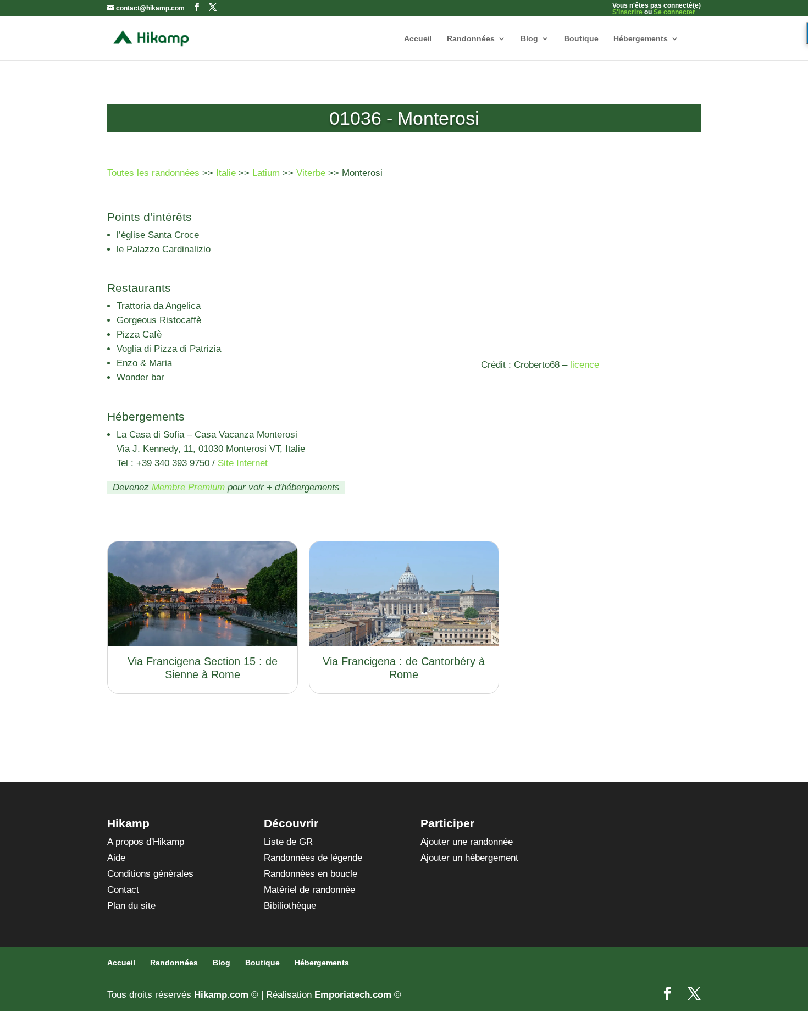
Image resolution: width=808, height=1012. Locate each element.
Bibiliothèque (290, 905)
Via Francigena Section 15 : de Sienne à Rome (203, 668)
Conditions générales (150, 874)
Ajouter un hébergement (469, 858)
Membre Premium (188, 487)
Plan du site (131, 905)
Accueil (418, 39)
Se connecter (674, 12)
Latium (266, 173)
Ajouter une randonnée (466, 842)
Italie (226, 173)
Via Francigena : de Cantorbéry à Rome (404, 668)
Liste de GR (288, 842)
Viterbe (310, 173)
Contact (123, 889)
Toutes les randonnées (153, 173)
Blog (529, 39)
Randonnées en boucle (310, 874)
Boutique (581, 39)
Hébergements (640, 39)
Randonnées (471, 39)
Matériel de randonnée (309, 889)
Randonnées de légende (313, 858)
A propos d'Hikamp (145, 842)
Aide (116, 858)
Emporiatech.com (352, 994)
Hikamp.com (221, 994)
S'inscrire (627, 12)
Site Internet (243, 463)
